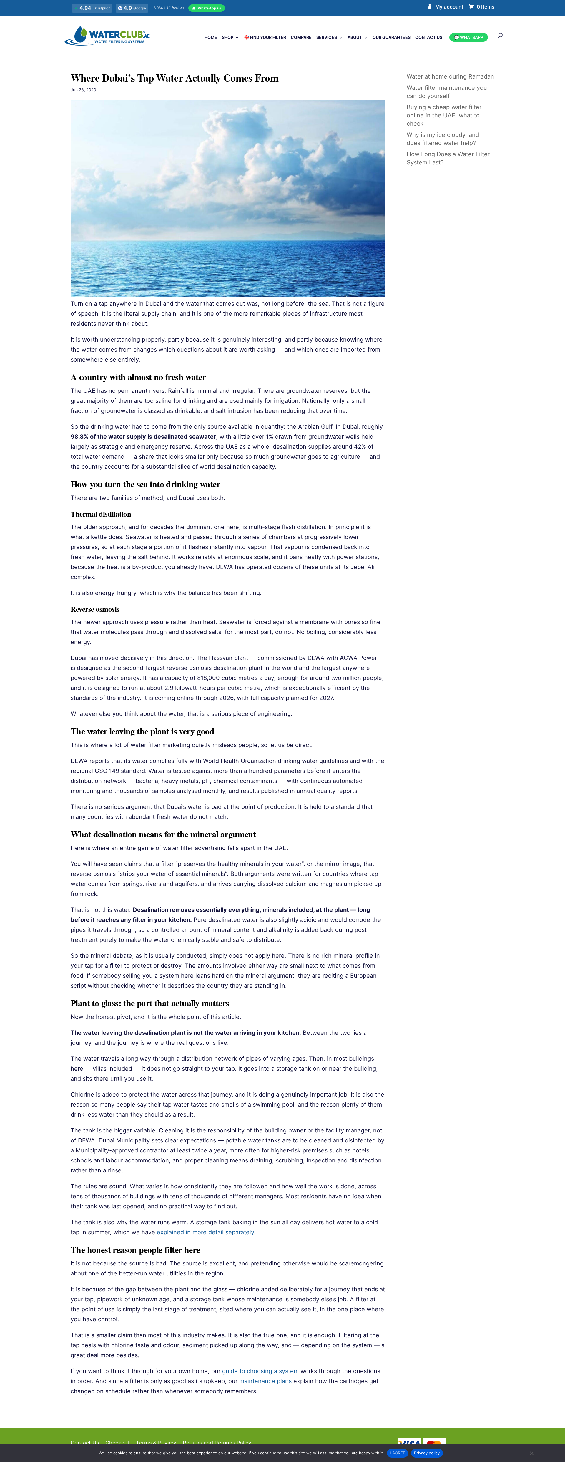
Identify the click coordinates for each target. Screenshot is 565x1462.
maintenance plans (265, 1381)
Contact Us (428, 37)
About (355, 37)
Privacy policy (427, 1453)
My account (449, 7)
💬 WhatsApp (468, 37)
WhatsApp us (209, 8)
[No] (531, 1453)
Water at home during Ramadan (450, 76)
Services (326, 37)
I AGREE (397, 1453)
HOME (211, 37)
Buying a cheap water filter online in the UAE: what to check (444, 115)
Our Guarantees (392, 37)
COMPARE (301, 37)
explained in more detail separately (205, 1232)
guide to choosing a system (260, 1371)
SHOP (227, 37)
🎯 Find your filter (265, 37)
